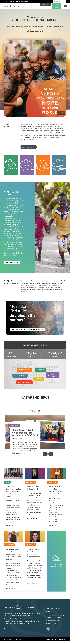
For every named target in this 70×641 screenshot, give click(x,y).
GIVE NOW (22, 51)
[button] (64, 6)
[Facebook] (4, 629)
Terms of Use (7, 639)
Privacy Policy (17, 639)
